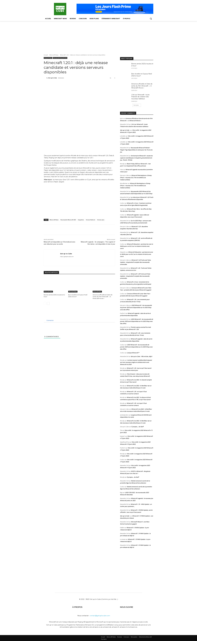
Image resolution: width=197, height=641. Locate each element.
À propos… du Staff (137, 427)
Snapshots (81, 220)
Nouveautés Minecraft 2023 (60, 58)
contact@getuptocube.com (100, 616)
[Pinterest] (70, 83)
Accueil (46, 55)
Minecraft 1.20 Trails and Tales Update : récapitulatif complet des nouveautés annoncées (135, 262)
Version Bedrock (90, 220)
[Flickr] (132, 614)
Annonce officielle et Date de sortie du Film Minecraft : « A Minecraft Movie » (102, 296)
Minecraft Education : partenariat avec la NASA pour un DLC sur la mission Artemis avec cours (136, 246)
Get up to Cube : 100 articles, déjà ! (141, 356)
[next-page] (48, 303)
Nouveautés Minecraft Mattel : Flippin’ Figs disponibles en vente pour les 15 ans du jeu (136, 150)
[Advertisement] (98, 36)
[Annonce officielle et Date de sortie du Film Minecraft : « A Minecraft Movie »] (104, 284)
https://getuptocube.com (67, 256)
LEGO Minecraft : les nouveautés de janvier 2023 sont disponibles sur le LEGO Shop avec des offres (136, 307)
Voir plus (136, 105)
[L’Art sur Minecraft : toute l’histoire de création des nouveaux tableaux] (125, 97)
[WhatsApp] (74, 83)
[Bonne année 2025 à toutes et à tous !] (55, 284)
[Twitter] (65, 83)
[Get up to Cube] (45, 78)
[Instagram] (137, 614)
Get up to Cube (52, 78)
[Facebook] (60, 83)
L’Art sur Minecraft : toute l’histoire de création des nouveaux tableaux (140, 97)
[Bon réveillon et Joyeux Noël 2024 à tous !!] (79, 284)
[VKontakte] (142, 614)
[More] (79, 83)
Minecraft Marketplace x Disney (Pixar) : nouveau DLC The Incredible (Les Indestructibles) (136, 177)
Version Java (100, 220)
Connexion (50, 320)
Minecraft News (53, 55)
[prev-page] (45, 303)
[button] (150, 18)
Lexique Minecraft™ (133, 353)
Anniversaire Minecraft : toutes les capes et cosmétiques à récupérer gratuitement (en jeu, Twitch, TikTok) (136, 158)
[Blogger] (122, 614)
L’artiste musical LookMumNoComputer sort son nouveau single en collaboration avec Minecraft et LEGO (136, 362)
